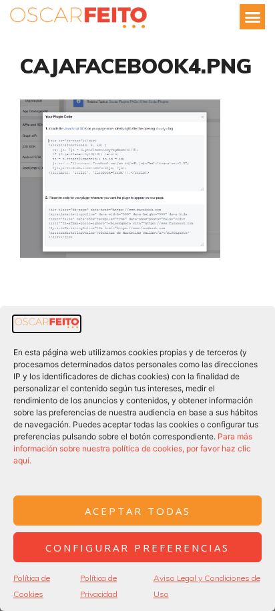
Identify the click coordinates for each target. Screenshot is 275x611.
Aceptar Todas (138, 511)
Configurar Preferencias (137, 547)
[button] (252, 16)
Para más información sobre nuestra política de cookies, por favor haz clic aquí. (132, 448)
